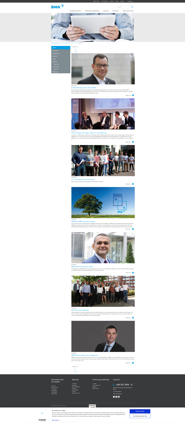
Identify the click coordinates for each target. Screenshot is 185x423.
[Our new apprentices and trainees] (103, 160)
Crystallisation (54, 390)
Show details (55, 420)
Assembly (94, 383)
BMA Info (55, 72)
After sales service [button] (128, 11)
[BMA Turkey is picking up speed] (103, 247)
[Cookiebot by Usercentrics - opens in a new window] (42, 420)
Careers (112, 1)
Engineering (74, 385)
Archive (55, 61)
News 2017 (56, 69)
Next (76, 51)
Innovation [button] (116, 11)
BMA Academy (95, 388)
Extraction (53, 385)
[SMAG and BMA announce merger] (103, 202)
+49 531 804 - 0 (124, 384)
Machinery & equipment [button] (92, 11)
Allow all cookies (140, 411)
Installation (74, 388)
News (117, 1)
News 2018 (56, 66)
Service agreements (96, 385)
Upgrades (94, 386)
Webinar (55, 56)
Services (75, 380)
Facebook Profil (114, 397)
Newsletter (56, 50)
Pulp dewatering (54, 387)
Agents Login (96, 1)
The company (104, 1)
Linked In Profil (119, 397)
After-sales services (76, 393)
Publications (56, 53)
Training (73, 391)
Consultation (74, 383)
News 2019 (56, 64)
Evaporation (53, 389)
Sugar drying (54, 393)
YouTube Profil (116, 397)
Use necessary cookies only (140, 416)
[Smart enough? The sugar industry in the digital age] (103, 113)
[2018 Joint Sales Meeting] (103, 291)
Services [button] (105, 11)
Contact (122, 1)
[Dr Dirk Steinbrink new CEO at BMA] (103, 68)
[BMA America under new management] (103, 336)
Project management (76, 386)
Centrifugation (54, 392)
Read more (128, 95)
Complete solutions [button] (75, 11)
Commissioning (75, 390)
